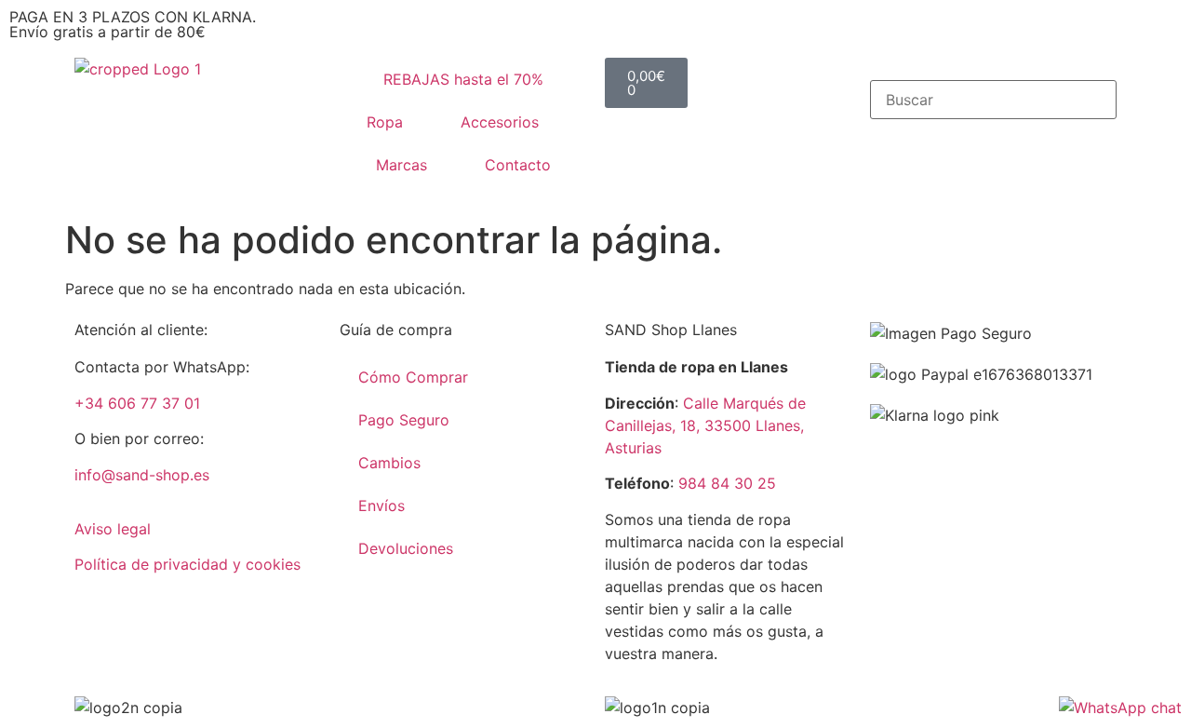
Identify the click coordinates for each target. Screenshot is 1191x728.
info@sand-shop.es (141, 474)
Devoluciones (405, 548)
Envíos (381, 505)
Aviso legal (112, 528)
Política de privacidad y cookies (187, 564)
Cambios (389, 462)
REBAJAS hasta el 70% (463, 79)
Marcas (401, 164)
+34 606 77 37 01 (137, 403)
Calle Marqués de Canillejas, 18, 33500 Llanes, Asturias (705, 425)
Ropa (385, 122)
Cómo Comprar (413, 377)
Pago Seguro (403, 420)
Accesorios (500, 122)
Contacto (518, 164)
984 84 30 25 (727, 483)
